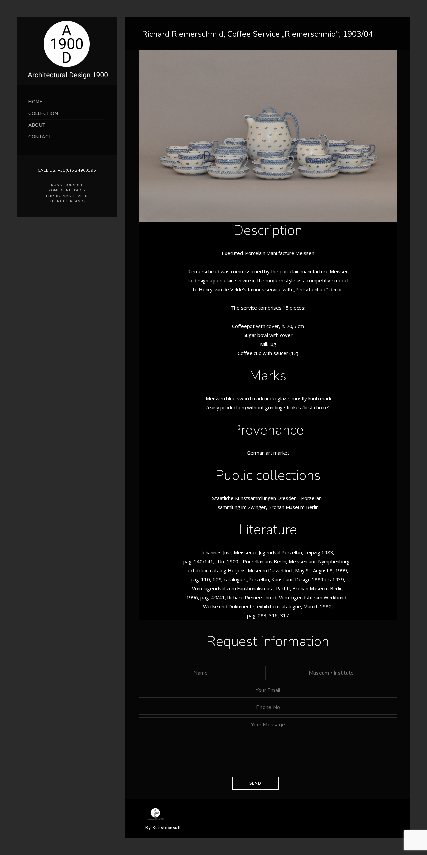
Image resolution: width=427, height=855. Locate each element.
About (37, 125)
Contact (40, 137)
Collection (43, 113)
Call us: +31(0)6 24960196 (67, 170)
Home (35, 102)
